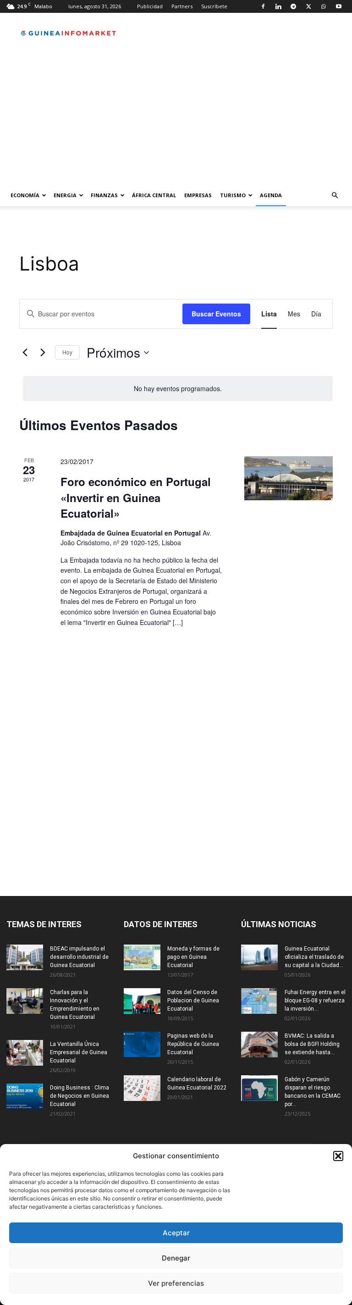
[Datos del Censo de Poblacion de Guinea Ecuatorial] (142, 1001)
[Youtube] (339, 6)
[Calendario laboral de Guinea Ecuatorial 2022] (142, 1088)
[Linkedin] (278, 6)
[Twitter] (308, 6)
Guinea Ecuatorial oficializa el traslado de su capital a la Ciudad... (314, 957)
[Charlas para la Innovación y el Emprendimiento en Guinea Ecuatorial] (24, 1001)
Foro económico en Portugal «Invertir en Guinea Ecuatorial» (135, 497)
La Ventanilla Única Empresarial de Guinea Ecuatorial (78, 1052)
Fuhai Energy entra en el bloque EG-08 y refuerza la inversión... (315, 1000)
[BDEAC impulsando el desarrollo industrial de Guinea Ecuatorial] (24, 957)
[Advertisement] (176, 115)
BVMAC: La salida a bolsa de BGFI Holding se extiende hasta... (312, 1044)
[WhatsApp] (323, 6)
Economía (25, 195)
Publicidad (150, 6)
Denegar (176, 1258)
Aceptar (176, 1232)
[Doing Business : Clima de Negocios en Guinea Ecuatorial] (24, 1096)
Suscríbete (214, 6)
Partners (181, 6)
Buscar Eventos (216, 313)
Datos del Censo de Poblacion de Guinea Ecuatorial (193, 1000)
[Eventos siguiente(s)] (42, 352)
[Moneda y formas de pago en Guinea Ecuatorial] (142, 957)
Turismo (233, 195)
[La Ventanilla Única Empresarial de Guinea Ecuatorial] (24, 1053)
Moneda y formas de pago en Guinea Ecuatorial (193, 957)
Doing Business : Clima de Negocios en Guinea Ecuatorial (79, 1095)
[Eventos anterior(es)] (24, 352)
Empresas (198, 195)
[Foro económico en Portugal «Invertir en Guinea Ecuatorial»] (288, 478)
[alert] (178, 388)
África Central (154, 195)
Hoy (67, 352)
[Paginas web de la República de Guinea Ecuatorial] (142, 1044)
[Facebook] (263, 6)
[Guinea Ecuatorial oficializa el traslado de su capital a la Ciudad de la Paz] (259, 957)
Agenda (271, 195)
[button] (338, 1156)
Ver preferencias (176, 1283)
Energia (65, 195)
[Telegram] (293, 6)
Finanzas (104, 195)
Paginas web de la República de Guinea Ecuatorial (193, 1044)
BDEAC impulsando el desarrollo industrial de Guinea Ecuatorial (79, 957)
